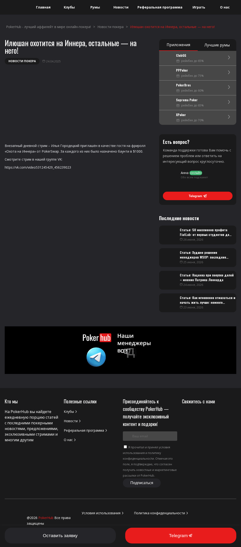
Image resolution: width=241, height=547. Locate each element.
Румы (95, 7)
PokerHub (45, 517)
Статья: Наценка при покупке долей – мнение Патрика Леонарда (207, 277)
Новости (121, 7)
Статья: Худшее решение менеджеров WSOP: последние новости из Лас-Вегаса (203, 257)
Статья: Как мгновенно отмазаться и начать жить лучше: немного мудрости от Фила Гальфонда (207, 302)
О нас (225, 7)
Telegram (195, 196)
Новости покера (22, 61)
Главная (43, 7)
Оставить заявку (60, 535)
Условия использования (101, 513)
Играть (199, 7)
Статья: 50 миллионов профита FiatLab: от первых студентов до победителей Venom (204, 234)
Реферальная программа (159, 7)
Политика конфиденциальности (159, 513)
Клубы (69, 7)
